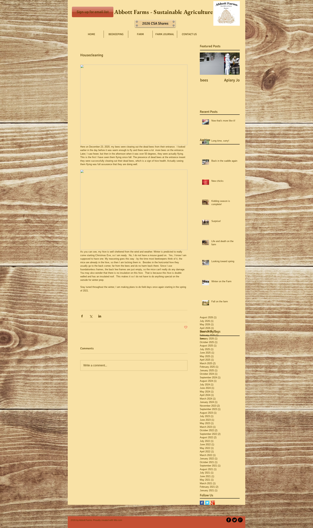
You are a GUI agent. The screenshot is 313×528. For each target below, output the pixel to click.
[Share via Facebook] (82, 316)
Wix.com (118, 520)
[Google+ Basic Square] (213, 503)
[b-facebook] (228, 520)
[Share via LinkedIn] (99, 316)
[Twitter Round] (234, 520)
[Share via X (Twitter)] (91, 316)
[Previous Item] (205, 63)
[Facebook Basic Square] (202, 503)
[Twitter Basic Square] (207, 503)
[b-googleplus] (240, 520)
